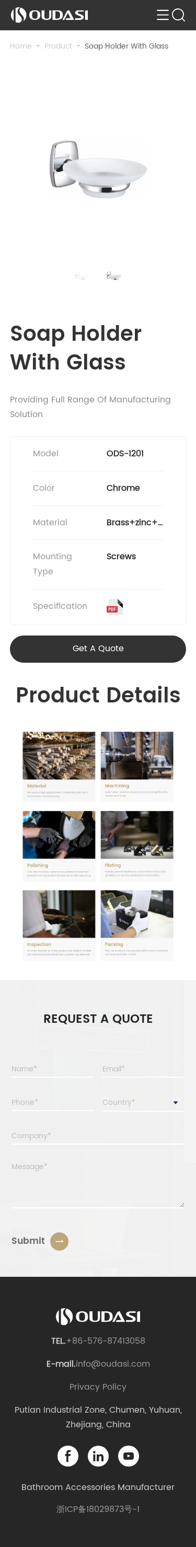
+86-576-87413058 (105, 1341)
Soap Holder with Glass (126, 46)
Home (21, 46)
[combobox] (143, 1103)
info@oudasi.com (113, 1364)
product (58, 46)
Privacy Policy (98, 1387)
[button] (82, 276)
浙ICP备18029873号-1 (98, 1509)
